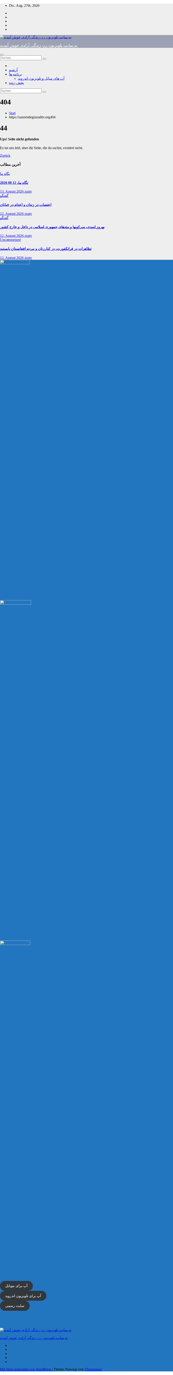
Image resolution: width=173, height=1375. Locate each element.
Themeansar (93, 1369)
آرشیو (13, 70)
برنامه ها (15, 74)
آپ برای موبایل (16, 1286)
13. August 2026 (12, 191)
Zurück (5, 155)
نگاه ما (5, 174)
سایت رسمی (14, 1306)
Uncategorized (10, 240)
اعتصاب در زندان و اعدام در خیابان (25, 205)
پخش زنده (16, 83)
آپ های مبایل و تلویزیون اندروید (41, 78)
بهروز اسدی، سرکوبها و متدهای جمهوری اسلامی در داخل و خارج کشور (52, 227)
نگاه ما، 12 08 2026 (14, 183)
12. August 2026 (12, 214)
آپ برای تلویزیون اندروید (23, 1296)
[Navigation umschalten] (2, 54)
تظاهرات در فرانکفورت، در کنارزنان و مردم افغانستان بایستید (45, 249)
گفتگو (4, 196)
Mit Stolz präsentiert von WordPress (26, 1369)
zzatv (28, 191)
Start (12, 113)
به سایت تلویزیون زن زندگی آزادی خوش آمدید (39, 45)
